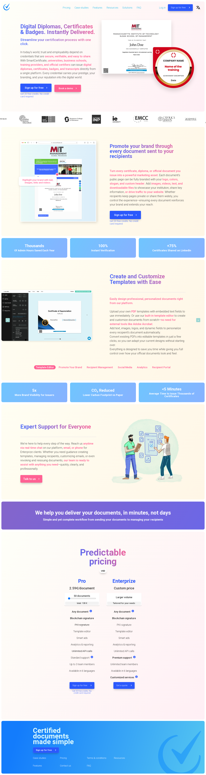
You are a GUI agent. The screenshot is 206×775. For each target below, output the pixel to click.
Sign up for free (178, 7)
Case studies (82, 7)
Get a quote (122, 685)
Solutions (127, 7)
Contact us (65, 765)
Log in (162, 7)
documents (82, 595)
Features (97, 7)
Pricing (66, 7)
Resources (112, 7)
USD (103, 571)
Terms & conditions (96, 758)
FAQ (139, 7)
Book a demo (66, 88)
